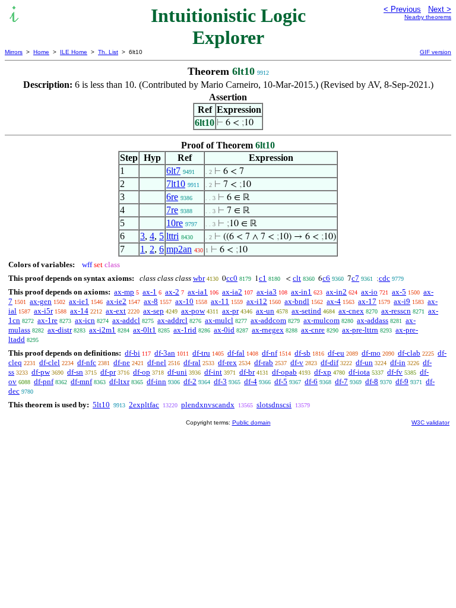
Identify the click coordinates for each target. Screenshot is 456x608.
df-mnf (81, 381)
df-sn (75, 372)
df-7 (341, 381)
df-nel (156, 362)
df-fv (395, 372)
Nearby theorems (427, 17)
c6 (326, 278)
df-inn (156, 381)
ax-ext (116, 310)
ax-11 (220, 301)
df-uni (177, 372)
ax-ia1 (198, 291)
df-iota (359, 372)
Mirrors (14, 52)
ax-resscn (396, 310)
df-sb (302, 353)
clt (297, 278)
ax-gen (41, 301)
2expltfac (144, 404)
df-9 (401, 381)
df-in (398, 362)
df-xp (322, 372)
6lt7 (173, 171)
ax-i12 (256, 301)
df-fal (236, 353)
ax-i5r (43, 310)
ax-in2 (336, 291)
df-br (247, 372)
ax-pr (230, 310)
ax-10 (184, 301)
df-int (213, 372)
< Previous (402, 9)
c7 (355, 278)
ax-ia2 (232, 291)
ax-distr (60, 329)
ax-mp (124, 291)
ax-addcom (268, 320)
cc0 (232, 278)
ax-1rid (185, 329)
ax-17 (367, 301)
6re (172, 197)
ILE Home (73, 52)
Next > (439, 9)
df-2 (190, 381)
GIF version (435, 52)
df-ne (121, 362)
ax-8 (151, 301)
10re (174, 223)
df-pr (108, 372)
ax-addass (372, 320)
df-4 (250, 381)
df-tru (201, 353)
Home (41, 52)
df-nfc (86, 362)
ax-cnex (351, 310)
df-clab (409, 353)
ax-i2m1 (102, 329)
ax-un (265, 310)
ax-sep (153, 310)
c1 (263, 278)
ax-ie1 (79, 301)
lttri (172, 236)
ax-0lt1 (144, 329)
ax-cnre (313, 329)
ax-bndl (296, 301)
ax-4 (334, 301)
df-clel (49, 362)
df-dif (329, 362)
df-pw (40, 372)
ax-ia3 (266, 291)
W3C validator (430, 422)
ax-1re (47, 320)
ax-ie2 (116, 301)
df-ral (192, 362)
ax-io (369, 291)
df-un (364, 362)
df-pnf (43, 381)
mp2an (179, 249)
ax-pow (193, 310)
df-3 (220, 381)
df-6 (311, 381)
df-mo (371, 353)
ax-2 (172, 291)
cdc (384, 278)
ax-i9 (402, 301)
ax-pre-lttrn (360, 329)
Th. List (108, 52)
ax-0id (224, 329)
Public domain (251, 422)
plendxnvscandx (208, 404)
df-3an (164, 353)
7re (172, 210)
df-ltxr (119, 381)
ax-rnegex (268, 329)
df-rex (227, 362)
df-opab (284, 372)
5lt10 (101, 404)
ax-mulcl (219, 320)
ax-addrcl (172, 320)
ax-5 (399, 291)
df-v (296, 362)
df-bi (132, 353)
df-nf (269, 353)
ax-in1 (301, 291)
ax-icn (85, 320)
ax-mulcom (321, 320)
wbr (199, 278)
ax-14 (79, 310)
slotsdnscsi (274, 404)
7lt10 (175, 184)
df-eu (336, 353)
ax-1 (149, 291)
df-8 (371, 381)
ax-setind (306, 310)
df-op (141, 372)
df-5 (280, 381)
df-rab (263, 362)
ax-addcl (126, 320)
